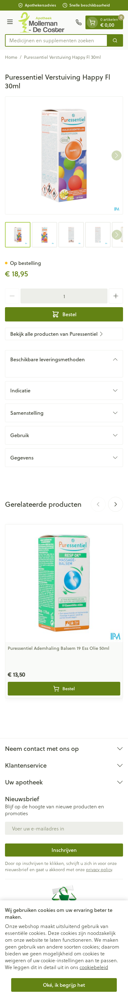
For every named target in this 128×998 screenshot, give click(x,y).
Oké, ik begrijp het (64, 984)
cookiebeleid (94, 967)
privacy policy (99, 869)
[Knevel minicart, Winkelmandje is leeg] (92, 22)
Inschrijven (64, 849)
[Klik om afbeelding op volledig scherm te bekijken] (64, 155)
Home (11, 57)
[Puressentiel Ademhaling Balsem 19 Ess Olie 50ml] (64, 583)
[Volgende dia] (115, 504)
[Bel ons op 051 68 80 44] (78, 22)
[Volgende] (116, 155)
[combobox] (56, 40)
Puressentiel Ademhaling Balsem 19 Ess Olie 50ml (58, 648)
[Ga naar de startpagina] (45, 22)
